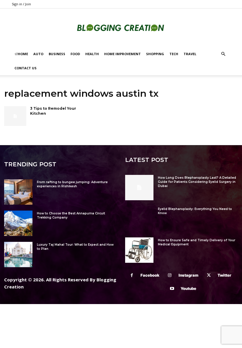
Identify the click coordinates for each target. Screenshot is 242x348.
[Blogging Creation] (121, 28)
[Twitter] (209, 275)
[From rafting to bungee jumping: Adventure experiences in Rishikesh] (18, 192)
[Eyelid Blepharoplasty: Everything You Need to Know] (139, 219)
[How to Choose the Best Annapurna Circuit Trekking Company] (18, 223)
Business (57, 54)
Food (75, 54)
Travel (190, 54)
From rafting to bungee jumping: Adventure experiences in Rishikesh (72, 184)
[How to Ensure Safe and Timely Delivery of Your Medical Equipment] (139, 250)
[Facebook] (132, 275)
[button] (223, 54)
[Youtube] (172, 288)
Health (92, 54)
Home (23, 54)
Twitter (224, 275)
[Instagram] (170, 275)
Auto (38, 54)
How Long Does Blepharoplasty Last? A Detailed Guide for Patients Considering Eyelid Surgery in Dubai (197, 182)
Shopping (155, 54)
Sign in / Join (21, 4)
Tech (173, 54)
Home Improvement (122, 54)
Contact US (25, 68)
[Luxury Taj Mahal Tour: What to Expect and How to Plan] (18, 254)
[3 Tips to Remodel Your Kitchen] (15, 116)
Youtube (188, 288)
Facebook (149, 275)
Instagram (188, 275)
